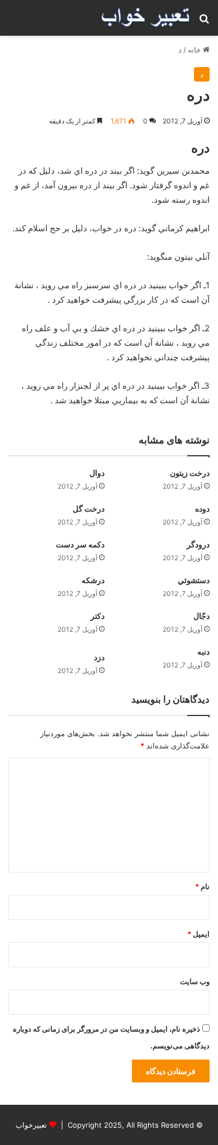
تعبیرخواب (31, 1124)
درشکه (93, 580)
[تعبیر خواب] (145, 18)
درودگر (198, 544)
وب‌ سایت (195, 981)
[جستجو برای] (204, 22)
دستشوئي (194, 580)
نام (202, 886)
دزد (99, 657)
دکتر (98, 616)
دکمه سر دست (80, 544)
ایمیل (198, 933)
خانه (195, 49)
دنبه (203, 651)
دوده (202, 508)
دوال (97, 473)
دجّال (201, 616)
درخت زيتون (190, 473)
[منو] (14, 22)
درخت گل (89, 508)
